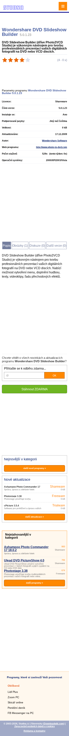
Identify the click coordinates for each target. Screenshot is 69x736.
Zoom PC (13, 697)
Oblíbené (14, 685)
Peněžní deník (16, 707)
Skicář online (15, 702)
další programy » (34, 583)
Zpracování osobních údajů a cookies (34, 726)
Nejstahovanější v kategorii (18, 536)
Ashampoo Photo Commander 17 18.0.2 (26, 548)
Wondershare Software (54, 140)
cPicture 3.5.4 (11, 505)
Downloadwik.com (54, 723)
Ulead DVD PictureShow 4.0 (24, 560)
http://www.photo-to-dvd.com (51, 147)
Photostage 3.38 (13, 496)
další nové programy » (34, 468)
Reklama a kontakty (34, 731)
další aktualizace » (34, 517)
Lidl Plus (13, 691)
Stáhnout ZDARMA (34, 389)
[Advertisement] (35, 18)
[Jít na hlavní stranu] (13, 9)
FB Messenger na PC (21, 712)
